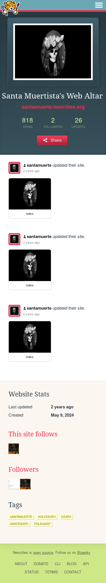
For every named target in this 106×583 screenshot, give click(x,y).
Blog (72, 563)
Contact (72, 572)
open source (43, 552)
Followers (23, 469)
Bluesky (83, 552)
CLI (57, 563)
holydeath (47, 517)
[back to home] (10, 8)
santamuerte (39, 165)
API (86, 563)
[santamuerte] (14, 168)
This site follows (32, 434)
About (21, 563)
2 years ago (31, 170)
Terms (51, 572)
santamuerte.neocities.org (53, 106)
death (66, 517)
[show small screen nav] (99, 5)
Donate (41, 563)
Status (32, 572)
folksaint (42, 524)
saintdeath (19, 524)
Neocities (20, 552)
